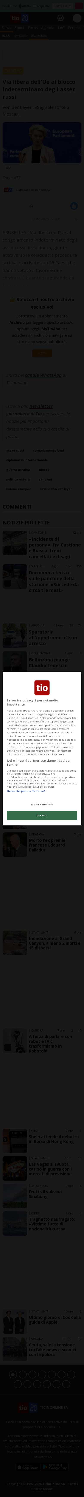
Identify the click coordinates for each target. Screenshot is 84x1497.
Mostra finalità (42, 804)
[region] (42, 748)
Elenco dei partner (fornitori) (26, 791)
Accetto (42, 815)
